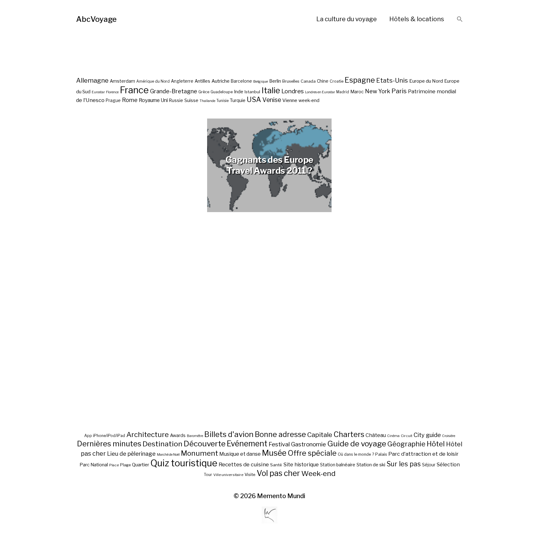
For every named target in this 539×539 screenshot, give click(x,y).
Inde (238, 92)
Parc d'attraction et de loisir (423, 454)
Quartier (140, 465)
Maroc (357, 91)
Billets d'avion (229, 434)
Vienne (289, 100)
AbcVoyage (96, 19)
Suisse (191, 100)
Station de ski (371, 465)
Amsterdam (122, 81)
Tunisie (222, 101)
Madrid (342, 92)
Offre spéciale (312, 453)
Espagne (360, 80)
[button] (460, 19)
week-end (309, 100)
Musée (274, 453)
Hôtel (436, 443)
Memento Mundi (281, 496)
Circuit (406, 436)
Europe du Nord (426, 81)
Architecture (147, 434)
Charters (348, 434)
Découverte (205, 443)
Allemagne (92, 80)
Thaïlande (207, 101)
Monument (199, 453)
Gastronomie (308, 444)
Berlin (275, 81)
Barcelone (241, 81)
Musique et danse (240, 454)
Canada (308, 81)
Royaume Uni (153, 100)
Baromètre (195, 436)
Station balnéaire (337, 464)
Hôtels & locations (416, 19)
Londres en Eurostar (320, 92)
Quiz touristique (183, 463)
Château (376, 435)
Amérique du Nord (153, 81)
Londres (292, 91)
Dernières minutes (109, 443)
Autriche (220, 81)
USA (254, 99)
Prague (113, 100)
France (134, 90)
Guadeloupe (222, 92)
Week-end (318, 473)
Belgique (260, 81)
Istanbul (252, 91)
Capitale (319, 435)
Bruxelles (290, 81)
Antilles (202, 81)
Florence (112, 92)
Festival (279, 444)
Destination (162, 443)
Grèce (203, 92)
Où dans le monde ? (356, 454)
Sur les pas (403, 464)
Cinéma (393, 436)
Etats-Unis (392, 80)
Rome (130, 100)
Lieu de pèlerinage (131, 453)
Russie (176, 100)
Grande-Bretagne (173, 91)
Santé (276, 464)
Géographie (406, 444)
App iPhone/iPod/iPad (104, 435)
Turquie (237, 100)
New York (377, 91)
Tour (208, 474)
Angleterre (182, 81)
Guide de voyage (356, 443)
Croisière (448, 436)
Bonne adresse (280, 434)
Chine (322, 81)
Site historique (301, 464)
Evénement (247, 443)
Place (114, 465)
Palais (381, 454)
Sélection (448, 465)
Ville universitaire (228, 475)
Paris (399, 91)
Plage (125, 465)
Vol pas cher (278, 473)
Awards (178, 435)
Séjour (428, 464)
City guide (427, 435)
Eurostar (98, 92)
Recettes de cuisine (244, 464)
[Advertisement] (269, 336)
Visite (250, 474)
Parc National (94, 465)
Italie (270, 90)
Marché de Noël (168, 455)
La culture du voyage (346, 19)
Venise (271, 100)
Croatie (336, 81)
